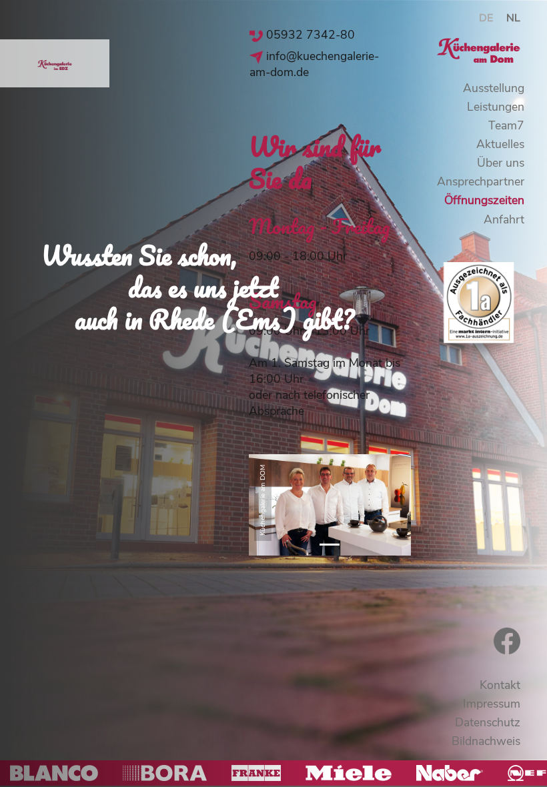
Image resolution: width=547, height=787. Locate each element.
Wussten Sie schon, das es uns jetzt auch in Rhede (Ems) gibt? (197, 287)
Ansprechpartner (480, 181)
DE (486, 18)
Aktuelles (500, 144)
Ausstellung (493, 88)
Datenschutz (487, 722)
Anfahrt (504, 219)
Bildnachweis (486, 741)
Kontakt (500, 685)
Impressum (491, 704)
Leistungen (495, 107)
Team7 (506, 125)
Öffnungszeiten (484, 200)
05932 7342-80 (310, 35)
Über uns (500, 163)
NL (513, 18)
